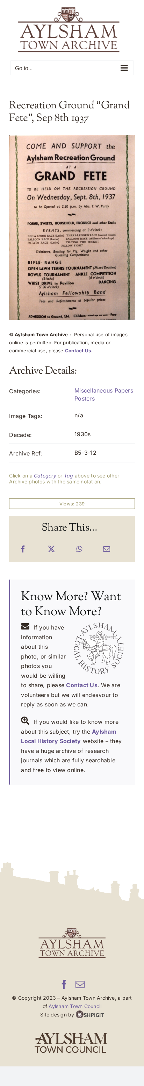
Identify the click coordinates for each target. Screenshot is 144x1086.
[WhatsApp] (79, 549)
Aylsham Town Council (75, 1006)
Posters (84, 398)
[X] (51, 549)
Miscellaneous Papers (103, 390)
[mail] (80, 984)
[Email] (107, 549)
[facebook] (64, 984)
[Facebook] (23, 549)
